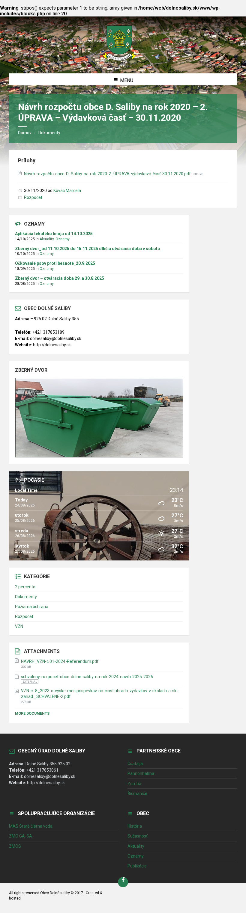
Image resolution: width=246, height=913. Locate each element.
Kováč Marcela (67, 190)
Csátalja (135, 763)
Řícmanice (137, 793)
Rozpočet (33, 197)
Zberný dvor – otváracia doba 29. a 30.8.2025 (59, 278)
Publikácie (137, 866)
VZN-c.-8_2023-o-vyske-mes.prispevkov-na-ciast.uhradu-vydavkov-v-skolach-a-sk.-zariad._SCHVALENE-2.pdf (100, 693)
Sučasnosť (138, 836)
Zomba (134, 783)
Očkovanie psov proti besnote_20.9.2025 (55, 263)
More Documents (32, 713)
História (135, 826)
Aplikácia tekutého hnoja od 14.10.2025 (54, 233)
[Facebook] (123, 882)
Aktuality (47, 239)
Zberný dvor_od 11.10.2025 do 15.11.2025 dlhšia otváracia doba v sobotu (87, 248)
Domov (25, 132)
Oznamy (63, 239)
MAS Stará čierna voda (30, 826)
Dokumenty (49, 132)
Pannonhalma (141, 773)
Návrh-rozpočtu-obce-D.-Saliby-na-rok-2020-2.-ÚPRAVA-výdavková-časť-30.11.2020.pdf (108, 173)
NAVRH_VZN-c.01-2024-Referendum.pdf (60, 661)
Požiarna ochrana (31, 606)
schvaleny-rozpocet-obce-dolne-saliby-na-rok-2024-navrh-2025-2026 (87, 676)
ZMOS (15, 846)
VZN (19, 626)
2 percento (25, 586)
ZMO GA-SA (20, 836)
